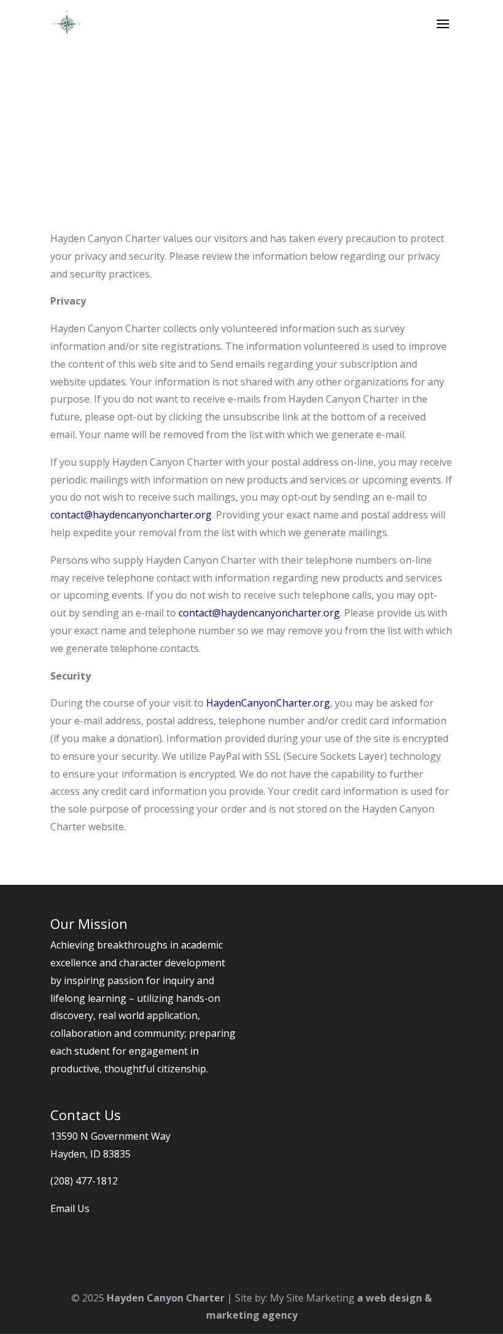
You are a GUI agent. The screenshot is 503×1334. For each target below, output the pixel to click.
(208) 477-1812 (84, 1181)
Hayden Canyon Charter (166, 1298)
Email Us (70, 1208)
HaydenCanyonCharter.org (268, 703)
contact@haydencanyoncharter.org (131, 514)
